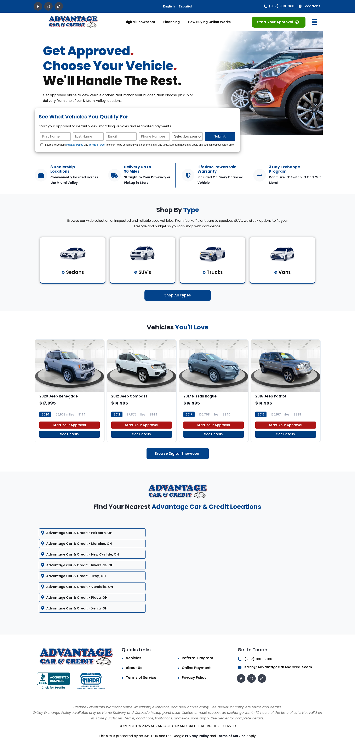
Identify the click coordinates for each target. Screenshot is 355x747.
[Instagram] (48, 6)
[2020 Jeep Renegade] (69, 391)
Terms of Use (97, 144)
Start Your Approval (69, 425)
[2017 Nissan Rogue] (213, 391)
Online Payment (196, 667)
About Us (134, 667)
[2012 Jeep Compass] (141, 391)
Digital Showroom (140, 21)
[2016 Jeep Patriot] (285, 391)
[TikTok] (59, 6)
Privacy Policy (74, 144)
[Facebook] (38, 6)
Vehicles (133, 658)
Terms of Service (141, 677)
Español (185, 6)
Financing (171, 21)
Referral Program (197, 658)
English (169, 6)
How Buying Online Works (209, 21)
